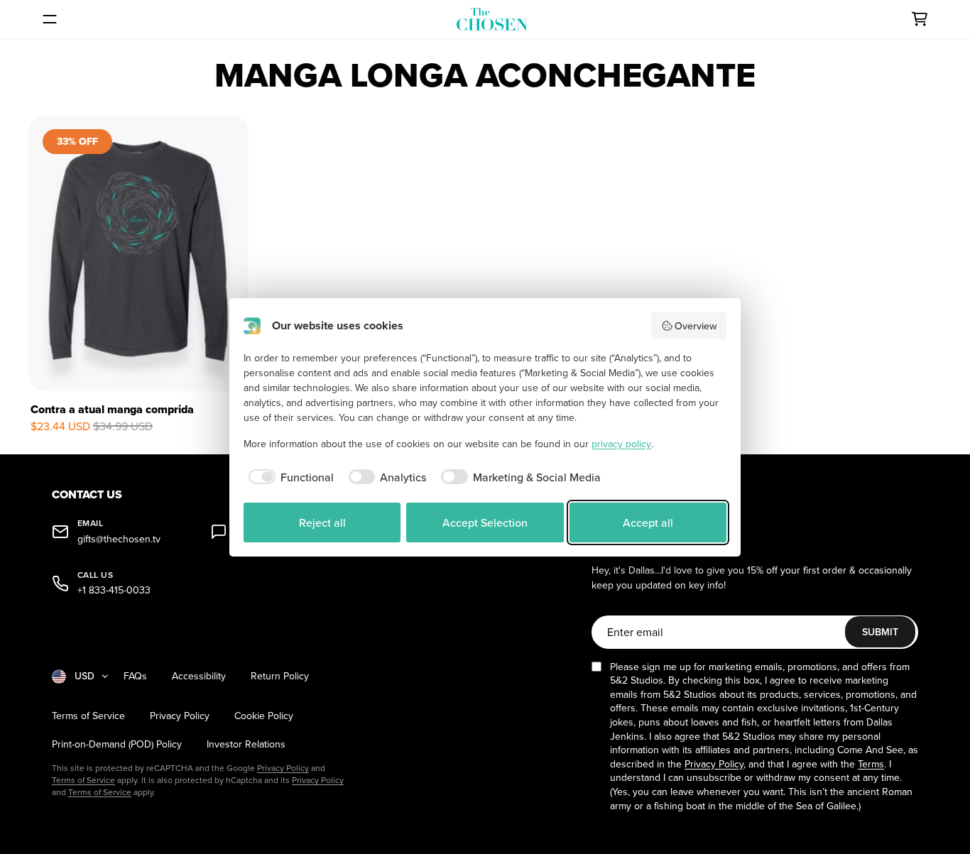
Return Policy (280, 676)
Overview (695, 326)
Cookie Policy (263, 716)
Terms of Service (88, 716)
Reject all (322, 522)
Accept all (648, 522)
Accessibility (199, 676)
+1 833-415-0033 (114, 590)
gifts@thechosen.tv (118, 539)
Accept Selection (485, 522)
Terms (871, 764)
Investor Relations (246, 744)
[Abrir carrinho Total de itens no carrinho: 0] (919, 19)
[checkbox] (289, 477)
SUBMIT (880, 632)
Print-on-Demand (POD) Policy (117, 744)
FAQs (135, 676)
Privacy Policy (179, 716)
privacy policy (621, 444)
